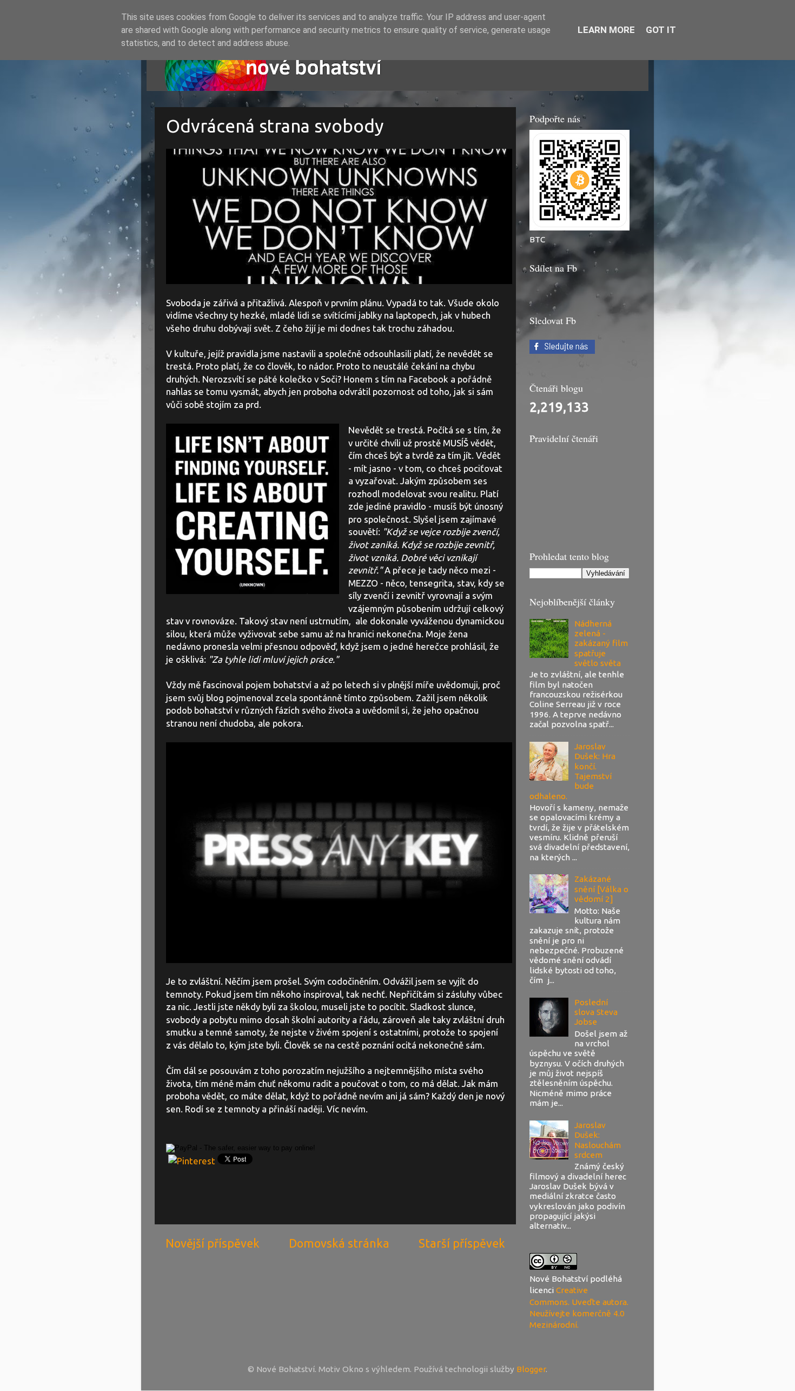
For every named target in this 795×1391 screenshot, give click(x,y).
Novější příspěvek (212, 1243)
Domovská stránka (339, 1243)
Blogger (531, 1369)
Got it (661, 29)
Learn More (606, 29)
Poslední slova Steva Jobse (596, 1012)
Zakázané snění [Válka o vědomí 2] (601, 889)
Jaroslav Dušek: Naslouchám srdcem (597, 1139)
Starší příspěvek (462, 1243)
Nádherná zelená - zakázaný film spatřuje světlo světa (601, 643)
